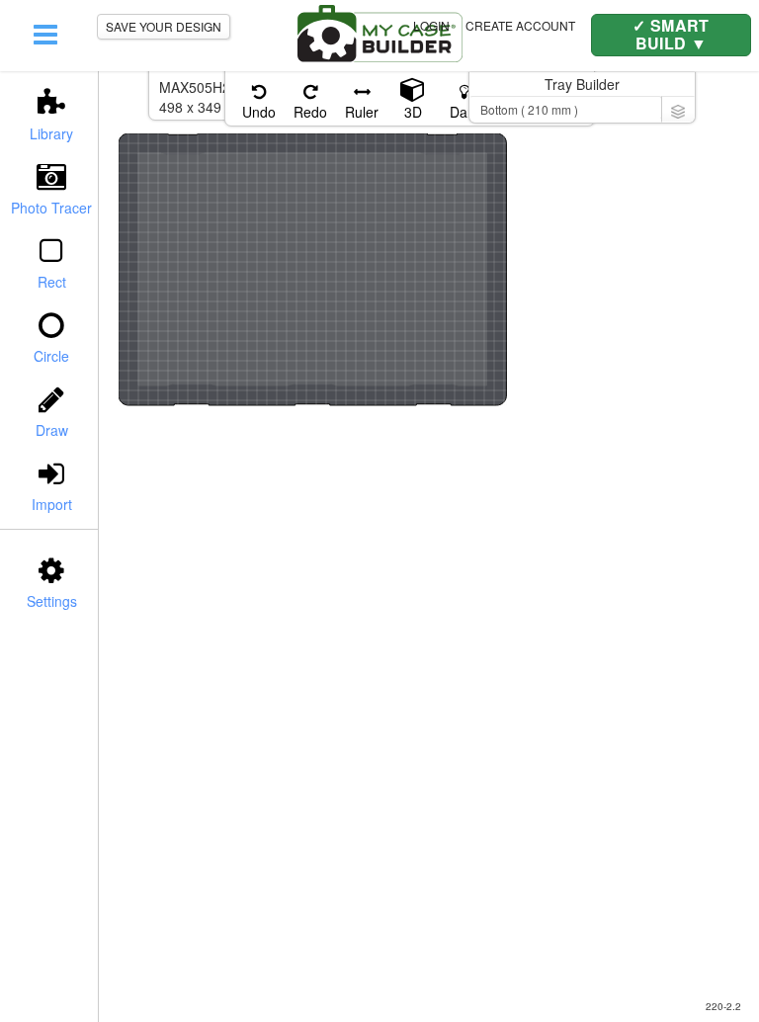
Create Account (520, 25)
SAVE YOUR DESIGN (163, 26)
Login (431, 25)
